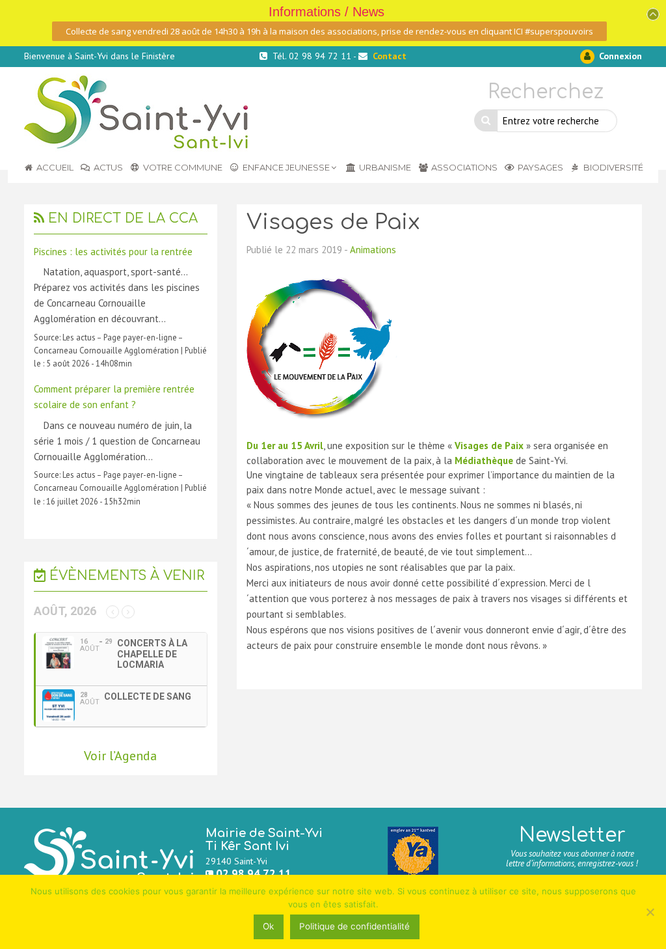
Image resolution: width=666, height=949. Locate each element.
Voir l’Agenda (120, 755)
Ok (268, 926)
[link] (307, 445)
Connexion (619, 56)
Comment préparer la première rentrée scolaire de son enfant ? (114, 397)
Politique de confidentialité (354, 926)
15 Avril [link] (307, 445)
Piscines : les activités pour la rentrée (113, 251)
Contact (389, 56)
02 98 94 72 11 (253, 873)
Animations (373, 249)
